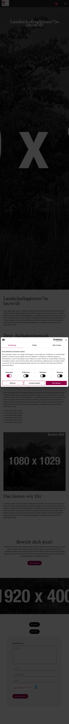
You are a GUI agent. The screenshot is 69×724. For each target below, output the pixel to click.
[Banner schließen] (66, 340)
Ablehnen (13, 383)
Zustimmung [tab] (12, 345)
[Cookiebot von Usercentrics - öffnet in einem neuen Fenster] (54, 340)
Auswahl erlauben (34, 383)
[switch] (26, 375)
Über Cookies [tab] (57, 345)
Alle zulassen (56, 383)
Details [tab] (34, 345)
